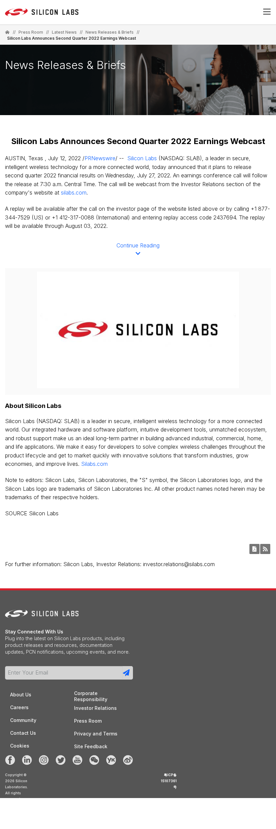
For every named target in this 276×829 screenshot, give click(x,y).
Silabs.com (94, 463)
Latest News (64, 32)
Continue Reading (138, 245)
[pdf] (254, 549)
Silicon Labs (142, 158)
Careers (19, 707)
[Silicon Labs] (7, 32)
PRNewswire (99, 158)
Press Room (31, 32)
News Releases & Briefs (109, 32)
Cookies (19, 746)
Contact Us (23, 733)
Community (23, 720)
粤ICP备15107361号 (169, 781)
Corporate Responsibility (90, 693)
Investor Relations (95, 708)
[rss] (265, 549)
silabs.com (74, 192)
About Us (20, 694)
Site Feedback (90, 746)
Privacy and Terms (95, 733)
